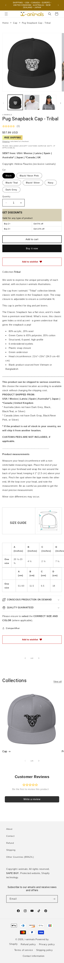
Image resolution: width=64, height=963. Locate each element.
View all (57, 681)
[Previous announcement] (5, 5)
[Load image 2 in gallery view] (32, 102)
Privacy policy (47, 944)
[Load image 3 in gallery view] (48, 102)
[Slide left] (3, 103)
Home (5, 23)
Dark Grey (11, 189)
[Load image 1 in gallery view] (15, 102)
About (9, 829)
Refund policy (28, 944)
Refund (10, 843)
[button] (6, 14)
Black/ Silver (33, 182)
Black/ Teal (12, 182)
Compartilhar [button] (13, 628)
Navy (50, 182)
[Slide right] (60, 103)
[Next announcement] (58, 5)
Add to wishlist (30, 261)
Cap (15, 23)
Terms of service (23, 950)
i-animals (30, 939)
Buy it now (32, 248)
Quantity (6, 196)
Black (9, 175)
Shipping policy (44, 950)
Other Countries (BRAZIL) (20, 857)
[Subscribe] (54, 899)
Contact (10, 836)
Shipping (6, 141)
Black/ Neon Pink (29, 175)
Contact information (33, 956)
